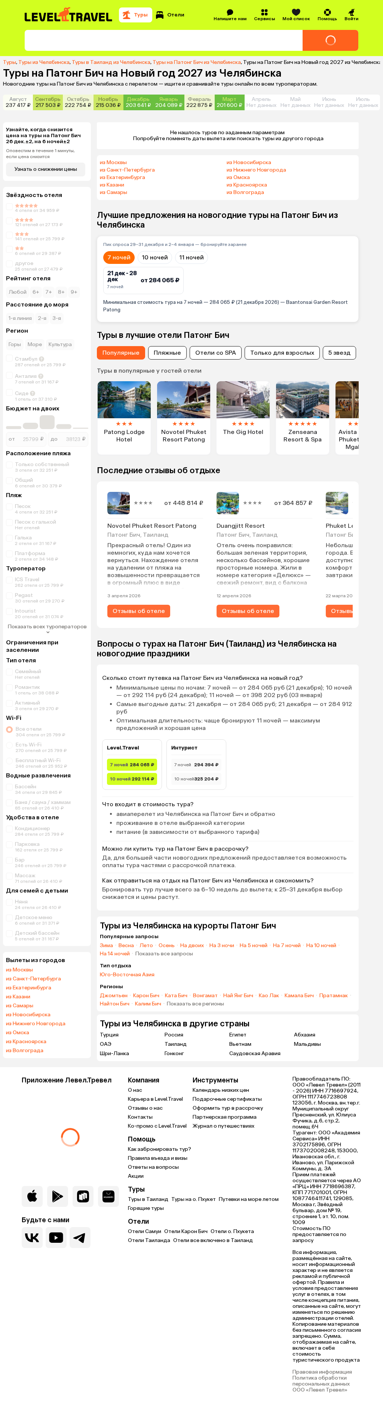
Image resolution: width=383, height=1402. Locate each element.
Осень (167, 946)
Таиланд (176, 1044)
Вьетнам (240, 1044)
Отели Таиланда (149, 1240)
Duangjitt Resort (241, 525)
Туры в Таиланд (148, 1199)
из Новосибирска (28, 1015)
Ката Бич (176, 996)
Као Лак (269, 996)
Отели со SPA (215, 352)
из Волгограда (24, 1051)
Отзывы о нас (145, 1108)
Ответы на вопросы (153, 1167)
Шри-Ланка (114, 1053)
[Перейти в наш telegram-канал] (80, 1237)
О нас (135, 1090)
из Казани (18, 997)
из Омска (17, 1033)
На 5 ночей (253, 946)
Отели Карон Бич (186, 1231)
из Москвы (19, 970)
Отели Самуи (144, 1231)
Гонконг (174, 1053)
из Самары (19, 1006)
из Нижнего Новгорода (35, 1024)
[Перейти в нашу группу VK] (32, 1237)
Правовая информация (322, 1372)
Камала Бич (299, 996)
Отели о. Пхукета (232, 1231)
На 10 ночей (321, 946)
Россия (174, 1035)
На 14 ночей (115, 954)
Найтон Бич (114, 1004)
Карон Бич (146, 996)
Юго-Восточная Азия (127, 975)
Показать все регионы (195, 1004)
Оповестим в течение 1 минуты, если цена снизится (40, 153)
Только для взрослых (282, 352)
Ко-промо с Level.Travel (157, 1126)
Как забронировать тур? (159, 1149)
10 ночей (155, 257)
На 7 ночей (287, 946)
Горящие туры (146, 1208)
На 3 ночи (221, 946)
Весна (126, 946)
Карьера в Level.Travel (155, 1099)
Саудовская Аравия (255, 1053)
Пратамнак (333, 996)
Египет (237, 1035)
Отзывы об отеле (139, 610)
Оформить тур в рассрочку (228, 1108)
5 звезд (339, 352)
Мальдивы (307, 1044)
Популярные (121, 352)
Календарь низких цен (221, 1090)
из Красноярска (26, 1042)
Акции (136, 1176)
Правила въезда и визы (157, 1158)
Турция (109, 1035)
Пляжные (167, 352)
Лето (146, 946)
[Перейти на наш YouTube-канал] (56, 1237)
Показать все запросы (164, 954)
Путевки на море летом (249, 1199)
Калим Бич (148, 1004)
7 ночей (119, 257)
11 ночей (191, 257)
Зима (106, 946)
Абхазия (304, 1035)
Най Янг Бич (238, 996)
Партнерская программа (225, 1117)
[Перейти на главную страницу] (69, 15)
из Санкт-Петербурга (33, 979)
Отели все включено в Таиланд (213, 1240)
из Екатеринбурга (28, 988)
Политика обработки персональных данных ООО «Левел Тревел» (321, 1384)
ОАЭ (105, 1044)
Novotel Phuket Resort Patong (151, 525)
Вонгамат (205, 996)
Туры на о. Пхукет (193, 1199)
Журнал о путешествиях (223, 1126)
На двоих (192, 946)
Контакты (140, 1117)
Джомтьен (114, 996)
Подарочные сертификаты (227, 1099)
